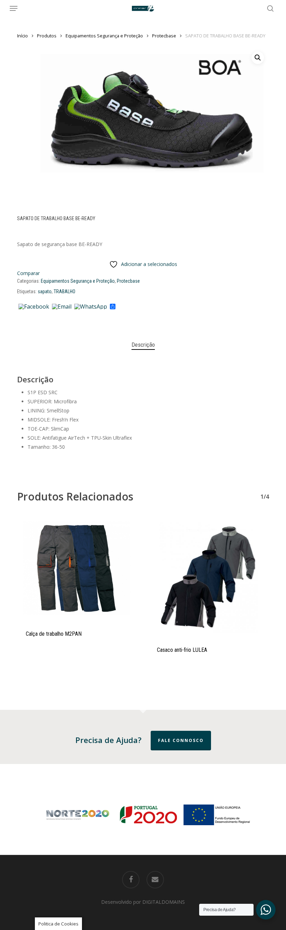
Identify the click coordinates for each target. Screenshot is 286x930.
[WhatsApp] (90, 307)
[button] (13, 8)
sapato (45, 291)
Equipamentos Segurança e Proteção (104, 36)
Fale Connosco (181, 740)
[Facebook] (34, 307)
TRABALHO (64, 291)
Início (22, 36)
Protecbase (164, 36)
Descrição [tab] (143, 344)
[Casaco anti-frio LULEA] (208, 576)
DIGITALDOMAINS (163, 902)
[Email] (62, 307)
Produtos (47, 36)
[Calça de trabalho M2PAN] (77, 568)
